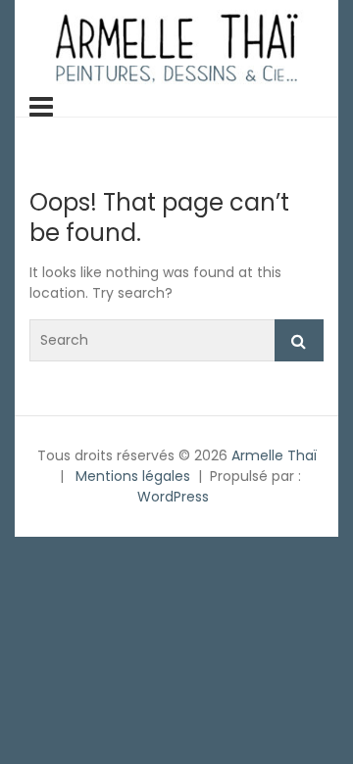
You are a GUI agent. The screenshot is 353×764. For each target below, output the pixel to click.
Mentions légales (133, 476)
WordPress (173, 496)
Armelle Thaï (274, 455)
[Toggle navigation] (41, 107)
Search (299, 340)
